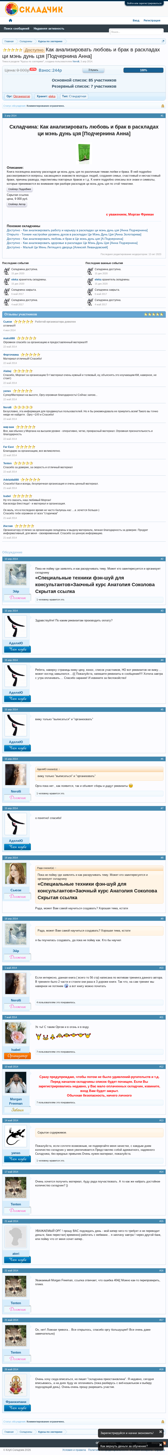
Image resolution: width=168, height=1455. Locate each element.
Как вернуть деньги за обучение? (124, 1446)
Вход (136, 20)
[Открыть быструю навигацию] (163, 41)
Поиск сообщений (16, 28)
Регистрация (152, 20)
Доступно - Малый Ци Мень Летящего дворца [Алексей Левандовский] (57, 247)
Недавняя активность (49, 28)
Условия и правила (74, 1450)
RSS (164, 1443)
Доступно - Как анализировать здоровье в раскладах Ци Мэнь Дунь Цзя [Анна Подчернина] (72, 243)
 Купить (93, 70)
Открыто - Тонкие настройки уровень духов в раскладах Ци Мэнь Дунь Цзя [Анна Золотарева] (74, 234)
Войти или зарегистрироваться (144, 3)
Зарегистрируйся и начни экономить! (127, 1433)
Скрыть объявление (160, 1431)
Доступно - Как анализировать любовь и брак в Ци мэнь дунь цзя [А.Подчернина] (65, 238)
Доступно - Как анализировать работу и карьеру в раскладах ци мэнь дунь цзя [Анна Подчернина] (77, 230)
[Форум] (10, 20)
